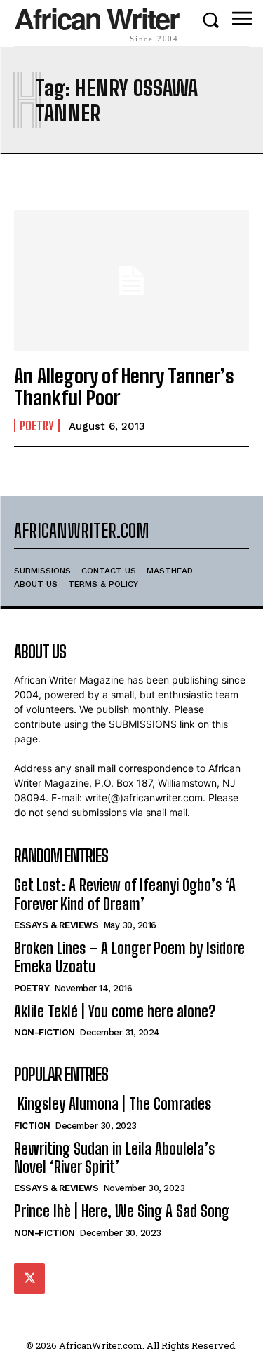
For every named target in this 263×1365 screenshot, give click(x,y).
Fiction (32, 1125)
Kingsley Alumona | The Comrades (112, 1103)
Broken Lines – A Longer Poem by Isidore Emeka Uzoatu (129, 957)
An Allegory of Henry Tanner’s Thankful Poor (124, 386)
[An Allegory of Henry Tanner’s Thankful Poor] (131, 280)
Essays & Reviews (56, 925)
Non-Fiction (44, 1032)
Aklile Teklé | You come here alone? (114, 1011)
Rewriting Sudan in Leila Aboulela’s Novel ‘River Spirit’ (114, 1157)
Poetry (37, 425)
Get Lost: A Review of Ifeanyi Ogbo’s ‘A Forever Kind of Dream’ (125, 894)
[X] (29, 1278)
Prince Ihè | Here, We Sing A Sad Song (121, 1211)
